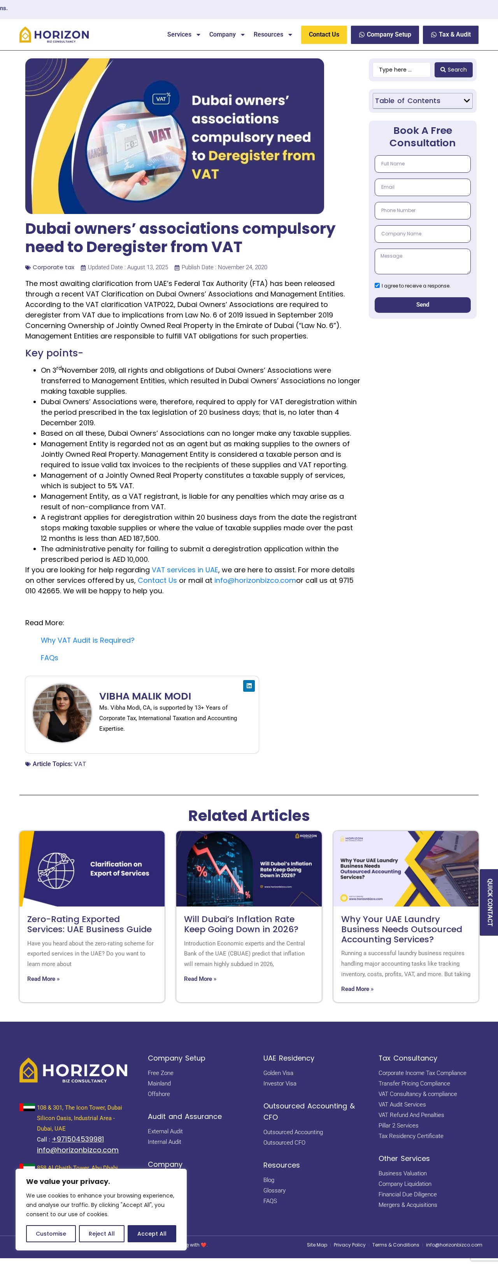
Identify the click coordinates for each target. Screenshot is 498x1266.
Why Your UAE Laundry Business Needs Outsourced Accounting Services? (401, 929)
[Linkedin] (249, 686)
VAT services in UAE (185, 570)
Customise (51, 1234)
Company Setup (176, 1058)
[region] (101, 1209)
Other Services (404, 1158)
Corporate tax (53, 267)
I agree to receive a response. (416, 285)
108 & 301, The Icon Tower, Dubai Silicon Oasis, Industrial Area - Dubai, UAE (79, 1118)
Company (222, 34)
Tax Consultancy (408, 1058)
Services (179, 34)
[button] (466, 100)
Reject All (102, 1234)
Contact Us (157, 580)
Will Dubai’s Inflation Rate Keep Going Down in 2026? (241, 924)
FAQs (49, 658)
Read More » (43, 978)
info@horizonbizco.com (255, 580)
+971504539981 (78, 1139)
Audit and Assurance (185, 1116)
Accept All (152, 1234)
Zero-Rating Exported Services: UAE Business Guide (89, 924)
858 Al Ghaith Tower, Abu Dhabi (77, 1167)
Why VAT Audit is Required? (88, 640)
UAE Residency (288, 1058)
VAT (80, 763)
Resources (268, 34)
